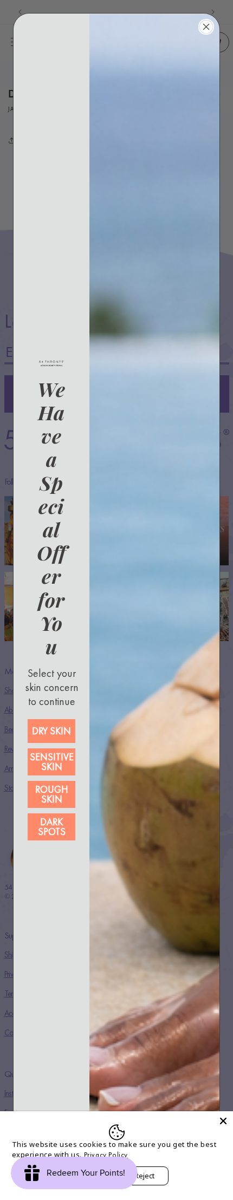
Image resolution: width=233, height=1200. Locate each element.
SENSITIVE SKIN (52, 762)
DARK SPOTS (52, 827)
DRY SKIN (51, 731)
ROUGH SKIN (51, 794)
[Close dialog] (206, 27)
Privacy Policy (106, 1154)
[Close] (223, 1121)
